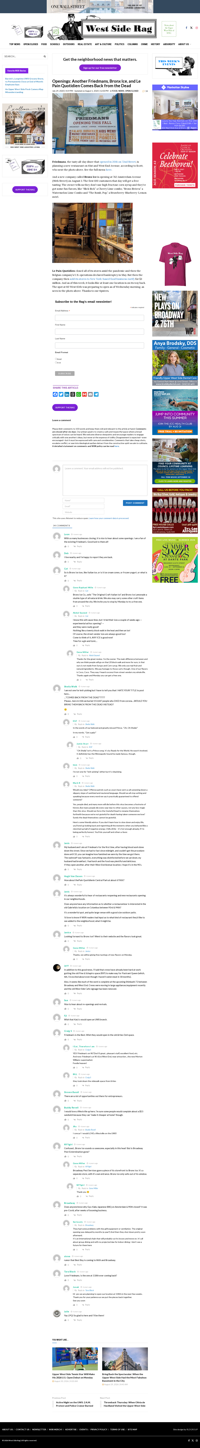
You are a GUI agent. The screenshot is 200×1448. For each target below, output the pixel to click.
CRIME (144, 44)
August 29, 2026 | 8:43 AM (116, 1384)
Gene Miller (93, 1188)
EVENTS (84, 1429)
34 (146, 91)
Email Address (62, 310)
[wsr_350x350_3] (175, 165)
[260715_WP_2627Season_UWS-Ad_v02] (175, 313)
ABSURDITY (169, 44)
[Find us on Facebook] (186, 26)
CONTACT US (22, 1429)
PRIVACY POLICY (98, 1429)
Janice (87, 951)
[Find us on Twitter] (191, 26)
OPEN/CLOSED (30, 44)
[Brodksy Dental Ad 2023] (175, 362)
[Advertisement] (175, 219)
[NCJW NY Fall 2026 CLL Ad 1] (175, 461)
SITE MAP (132, 1429)
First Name (60, 325)
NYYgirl (88, 1166)
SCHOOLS (55, 44)
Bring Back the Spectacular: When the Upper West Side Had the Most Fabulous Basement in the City (124, 1377)
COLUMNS (133, 44)
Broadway (89, 1225)
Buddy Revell (90, 1130)
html (59, 359)
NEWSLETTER (39, 1429)
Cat (86, 591)
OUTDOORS (69, 44)
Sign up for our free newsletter (100, 67)
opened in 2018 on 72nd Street (118, 161)
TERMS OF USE (117, 1429)
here (109, 169)
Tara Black (89, 1290)
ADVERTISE (71, 1429)
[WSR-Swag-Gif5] (175, 264)
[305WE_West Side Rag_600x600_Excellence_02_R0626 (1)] (25, 126)
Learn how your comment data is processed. (109, 518)
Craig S (88, 1050)
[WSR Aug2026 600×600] (175, 412)
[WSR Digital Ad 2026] (175, 510)
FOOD (44, 44)
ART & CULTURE (103, 44)
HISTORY (155, 44)
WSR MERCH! (55, 1429)
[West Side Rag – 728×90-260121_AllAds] (100, 6)
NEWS (121, 91)
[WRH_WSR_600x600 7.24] (175, 107)
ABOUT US (183, 44)
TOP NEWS (14, 44)
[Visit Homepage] (111, 26)
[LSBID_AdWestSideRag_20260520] (175, 559)
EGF (90, 747)
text (59, 362)
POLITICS (119, 44)
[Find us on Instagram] (197, 26)
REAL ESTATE (85, 44)
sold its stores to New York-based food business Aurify (102, 279)
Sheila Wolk (89, 724)
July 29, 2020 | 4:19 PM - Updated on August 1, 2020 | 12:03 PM (80, 91)
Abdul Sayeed (94, 655)
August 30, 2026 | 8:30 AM (66, 1381)
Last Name (60, 338)
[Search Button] (45, 56)
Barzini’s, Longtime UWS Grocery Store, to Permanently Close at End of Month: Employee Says (24, 81)
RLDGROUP (192, 1429)
